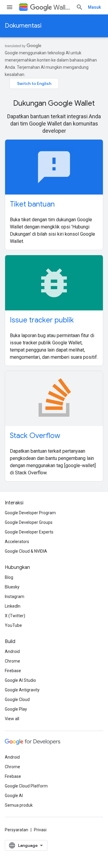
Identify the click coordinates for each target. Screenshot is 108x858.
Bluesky (12, 587)
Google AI (14, 795)
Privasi (40, 829)
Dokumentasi (23, 25)
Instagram (14, 596)
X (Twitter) (15, 615)
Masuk (94, 7)
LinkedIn (12, 606)
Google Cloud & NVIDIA (26, 551)
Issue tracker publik (42, 320)
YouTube (13, 625)
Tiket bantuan (32, 204)
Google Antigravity (22, 689)
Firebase (13, 670)
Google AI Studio (20, 680)
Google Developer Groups (28, 522)
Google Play (16, 709)
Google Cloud (17, 699)
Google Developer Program (30, 512)
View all (12, 718)
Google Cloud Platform (26, 786)
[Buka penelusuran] (79, 7)
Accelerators (17, 541)
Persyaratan (16, 829)
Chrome (12, 661)
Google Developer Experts (29, 532)
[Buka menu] (10, 7)
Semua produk (19, 805)
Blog (9, 577)
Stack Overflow (35, 435)
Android (12, 651)
